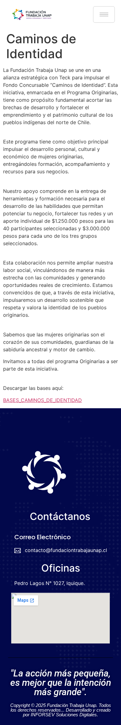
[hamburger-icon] (104, 14)
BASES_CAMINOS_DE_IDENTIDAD (42, 400)
